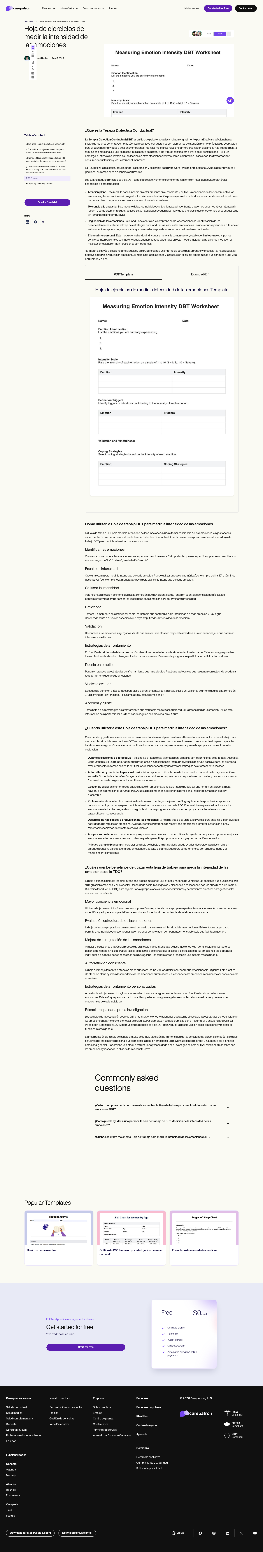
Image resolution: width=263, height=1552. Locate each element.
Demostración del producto (65, 1407)
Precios (113, 8)
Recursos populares (148, 1407)
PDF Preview (32, 178)
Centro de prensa (103, 1418)
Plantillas (141, 1416)
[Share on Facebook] (35, 222)
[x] (241, 1533)
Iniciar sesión (191, 8)
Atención (11, 1484)
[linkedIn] (228, 1533)
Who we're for (67, 8)
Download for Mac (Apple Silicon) (30, 1533)
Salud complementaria (19, 1418)
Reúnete (11, 1490)
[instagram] (214, 1533)
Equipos (11, 1441)
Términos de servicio (105, 1430)
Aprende (141, 1434)
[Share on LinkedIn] (27, 222)
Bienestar (11, 1424)
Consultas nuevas (16, 1430)
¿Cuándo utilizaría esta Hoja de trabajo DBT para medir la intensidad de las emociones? (46, 159)
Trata (9, 1510)
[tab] (123, 275)
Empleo (97, 1413)
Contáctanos (100, 1424)
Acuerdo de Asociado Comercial (112, 1435)
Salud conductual (16, 1407)
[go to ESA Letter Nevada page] (204, 1228)
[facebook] (200, 1533)
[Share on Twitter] (43, 222)
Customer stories (92, 8)
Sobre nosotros (102, 1407)
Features (46, 8)
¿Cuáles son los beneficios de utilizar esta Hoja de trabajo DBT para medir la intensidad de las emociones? (46, 170)
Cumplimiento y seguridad (152, 1463)
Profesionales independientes (23, 1435)
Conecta (11, 1464)
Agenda (11, 1470)
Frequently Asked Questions (39, 184)
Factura (10, 1516)
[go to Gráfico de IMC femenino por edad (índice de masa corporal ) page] (59, 1228)
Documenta (13, 1495)
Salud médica (14, 1413)
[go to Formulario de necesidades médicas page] (131, 1228)
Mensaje (11, 1475)
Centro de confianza (148, 1457)
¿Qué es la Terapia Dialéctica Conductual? (45, 144)
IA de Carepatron (59, 1424)
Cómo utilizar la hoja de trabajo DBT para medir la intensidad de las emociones (44, 151)
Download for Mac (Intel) (77, 1533)
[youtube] (255, 1533)
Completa (12, 1504)
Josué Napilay (41, 58)
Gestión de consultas (61, 1418)
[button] (180, 1533)
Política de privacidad (149, 1468)
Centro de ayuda (146, 1425)
